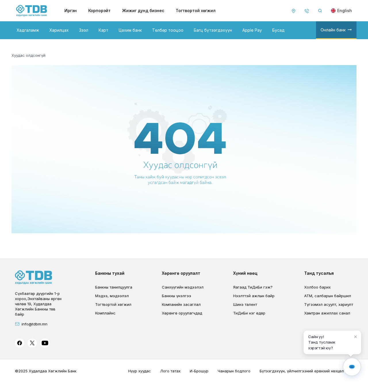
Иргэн (70, 10)
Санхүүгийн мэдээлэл (183, 287)
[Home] (31, 10)
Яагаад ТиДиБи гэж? (253, 287)
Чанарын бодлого (234, 371)
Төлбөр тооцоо (167, 30)
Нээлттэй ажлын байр (254, 295)
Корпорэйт (99, 10)
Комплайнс (105, 313)
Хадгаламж (28, 30)
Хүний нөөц (245, 273)
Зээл (83, 30)
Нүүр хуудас (139, 371)
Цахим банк (130, 30)
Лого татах (170, 371)
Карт (103, 30)
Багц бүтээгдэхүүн (213, 30)
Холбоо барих (317, 287)
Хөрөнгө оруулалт (181, 273)
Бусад (278, 30)
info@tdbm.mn (34, 324)
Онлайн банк (333, 29)
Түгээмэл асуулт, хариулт (328, 304)
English (344, 10)
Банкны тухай (109, 273)
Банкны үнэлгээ (176, 295)
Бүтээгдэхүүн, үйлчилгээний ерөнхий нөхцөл (302, 371)
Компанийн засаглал (181, 304)
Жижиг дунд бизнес (143, 10)
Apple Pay (252, 30)
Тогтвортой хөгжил (196, 10)
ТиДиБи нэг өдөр (249, 313)
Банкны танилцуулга (113, 287)
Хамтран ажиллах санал (327, 313)
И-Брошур (199, 371)
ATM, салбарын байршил (327, 295)
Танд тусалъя (319, 273)
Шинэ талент (245, 304)
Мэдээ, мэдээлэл (112, 295)
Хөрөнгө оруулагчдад (182, 313)
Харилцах (59, 30)
